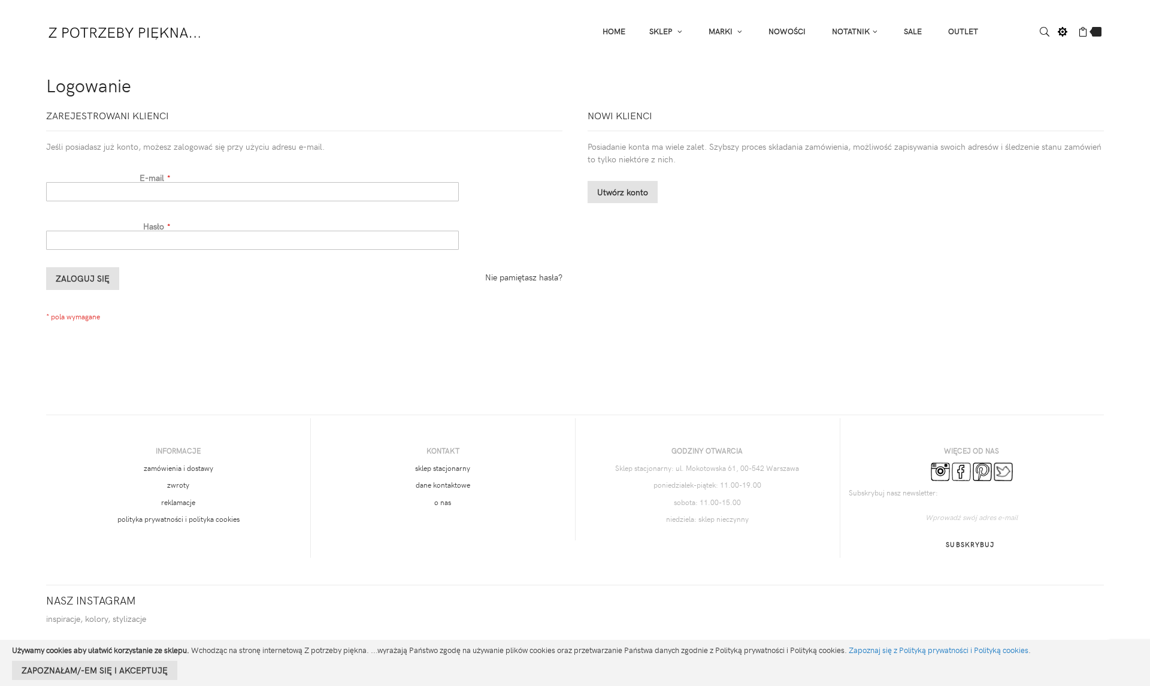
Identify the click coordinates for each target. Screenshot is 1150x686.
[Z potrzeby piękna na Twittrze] (1003, 470)
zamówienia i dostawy (178, 468)
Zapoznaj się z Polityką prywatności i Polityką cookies (938, 650)
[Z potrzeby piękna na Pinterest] (982, 470)
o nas (442, 502)
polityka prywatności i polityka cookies (178, 519)
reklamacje (178, 502)
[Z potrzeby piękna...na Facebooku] (961, 470)
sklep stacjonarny (442, 468)
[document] (575, 663)
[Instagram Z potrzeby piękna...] (940, 470)
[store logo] (125, 30)
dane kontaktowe (443, 484)
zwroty (178, 484)
